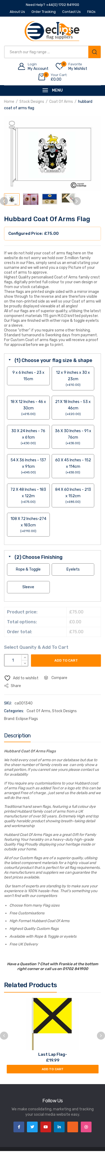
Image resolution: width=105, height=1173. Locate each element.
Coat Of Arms (61, 101)
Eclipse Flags (27, 718)
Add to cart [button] (53, 1069)
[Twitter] (32, 1127)
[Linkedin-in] (59, 1127)
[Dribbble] (86, 1127)
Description (17, 735)
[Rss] (72, 1127)
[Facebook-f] (18, 1127)
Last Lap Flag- (52, 1054)
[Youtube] (45, 1127)
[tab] (17, 736)
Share (15, 686)
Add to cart (66, 660)
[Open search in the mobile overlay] (52, 52)
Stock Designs (31, 101)
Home (9, 101)
